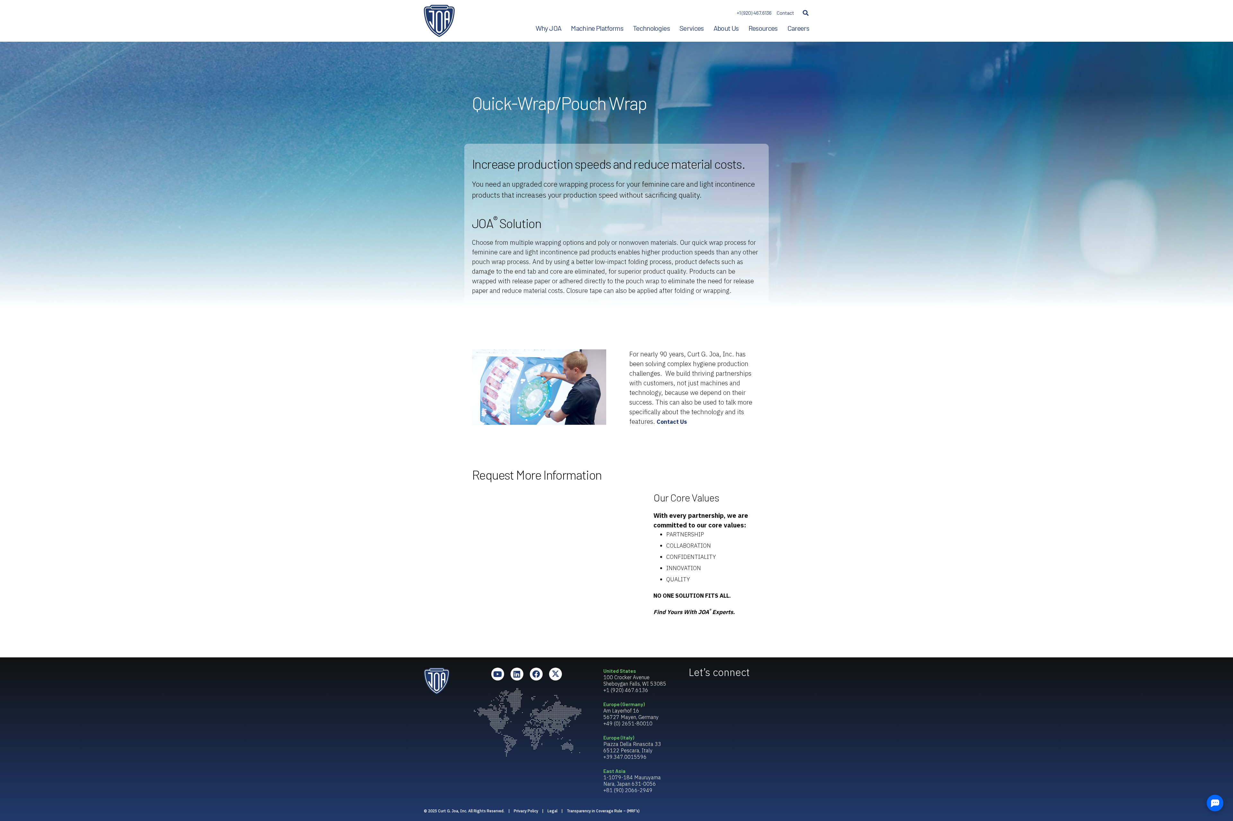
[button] (805, 13)
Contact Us (672, 421)
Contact (785, 13)
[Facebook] (536, 674)
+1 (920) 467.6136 (754, 13)
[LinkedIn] (517, 674)
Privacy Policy (526, 810)
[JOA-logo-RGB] (439, 21)
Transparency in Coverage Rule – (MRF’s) (603, 810)
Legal (552, 810)
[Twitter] (555, 674)
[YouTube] (497, 674)
